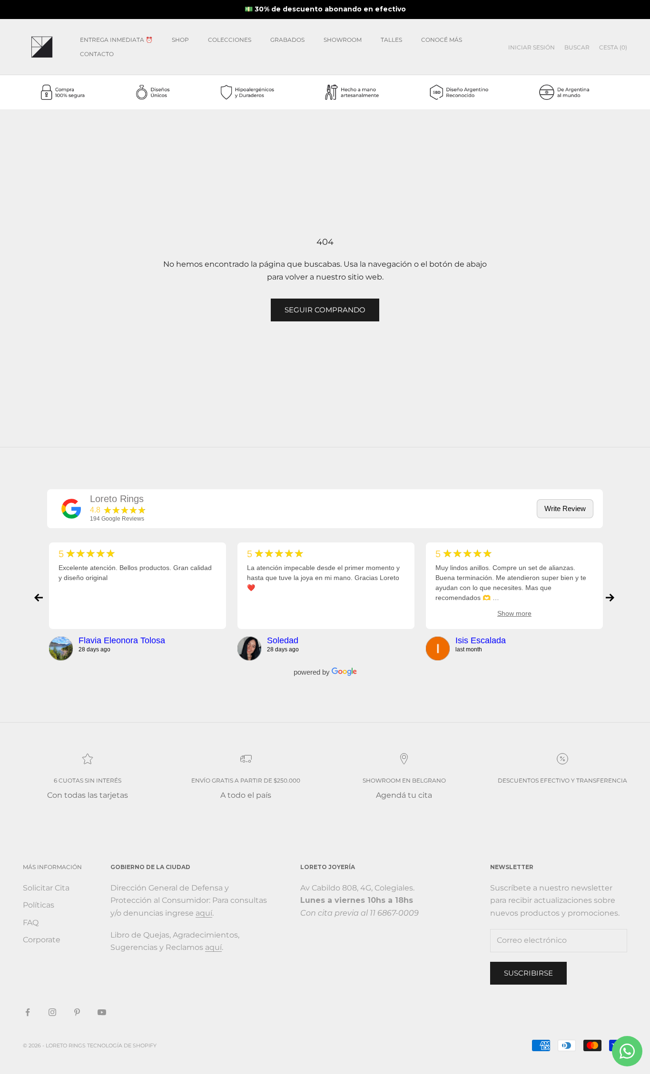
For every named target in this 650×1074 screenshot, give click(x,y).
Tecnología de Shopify (122, 1045)
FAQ (31, 922)
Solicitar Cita (46, 887)
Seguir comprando (325, 309)
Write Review (565, 508)
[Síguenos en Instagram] (52, 1012)
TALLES (391, 39)
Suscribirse (528, 972)
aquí (204, 913)
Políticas (38, 905)
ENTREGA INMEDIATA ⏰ (116, 39)
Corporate (41, 939)
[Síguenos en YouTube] (102, 1012)
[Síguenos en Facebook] (27, 1012)
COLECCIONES (229, 39)
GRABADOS (287, 39)
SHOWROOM (343, 39)
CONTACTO (97, 54)
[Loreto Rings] (71, 509)
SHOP (180, 39)
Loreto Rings (117, 498)
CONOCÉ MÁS (441, 39)
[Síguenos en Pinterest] (77, 1012)
